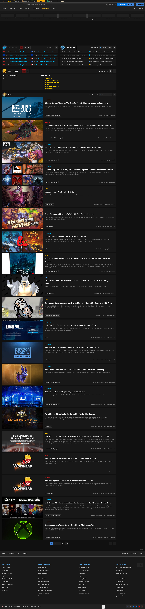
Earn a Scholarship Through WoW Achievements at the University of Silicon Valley (78, 436)
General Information (51, 160)
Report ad (141, 549)
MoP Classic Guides (44, 564)
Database (12, 9)
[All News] (4, 1)
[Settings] (110, 71)
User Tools (17, 606)
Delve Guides (6, 570)
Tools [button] (20, 9)
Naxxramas (48, 78)
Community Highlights (52, 315)
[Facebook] (136, 606)
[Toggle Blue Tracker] (56, 47)
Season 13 (119, 570)
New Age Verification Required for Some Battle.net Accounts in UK (72, 347)
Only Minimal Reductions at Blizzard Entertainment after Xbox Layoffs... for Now (78, 502)
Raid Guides (5, 581)
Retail (17, 1)
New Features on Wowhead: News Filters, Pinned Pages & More (70, 458)
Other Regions (49, 226)
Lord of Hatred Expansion (123, 567)
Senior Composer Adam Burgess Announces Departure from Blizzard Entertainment (79, 169)
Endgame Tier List (121, 573)
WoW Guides (6, 564)
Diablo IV (64, 1)
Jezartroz (112, 471)
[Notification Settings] (137, 9)
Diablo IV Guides (121, 564)
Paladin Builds (120, 587)
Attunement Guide (83, 567)
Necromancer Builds (122, 584)
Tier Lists (5, 587)
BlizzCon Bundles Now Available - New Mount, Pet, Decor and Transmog (74, 369)
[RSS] (142, 606)
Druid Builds (119, 581)
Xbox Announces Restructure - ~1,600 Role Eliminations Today (70, 525)
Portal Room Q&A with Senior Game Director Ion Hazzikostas (70, 414)
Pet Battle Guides (43, 584)
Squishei (112, 115)
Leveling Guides (7, 573)
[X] (130, 606)
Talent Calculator (7, 584)
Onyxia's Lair (49, 88)
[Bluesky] (133, 606)
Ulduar (47, 84)
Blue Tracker (12, 48)
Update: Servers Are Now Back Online (60, 192)
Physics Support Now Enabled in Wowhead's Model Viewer (69, 480)
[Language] (143, 9)
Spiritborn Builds (121, 596)
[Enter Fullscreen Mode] (134, 9)
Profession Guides (7, 579)
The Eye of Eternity (51, 80)
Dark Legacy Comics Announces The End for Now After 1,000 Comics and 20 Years (78, 303)
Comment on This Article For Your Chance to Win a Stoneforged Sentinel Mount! (78, 125)
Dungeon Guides (43, 573)
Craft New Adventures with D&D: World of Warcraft (66, 236)
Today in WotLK (13, 71)
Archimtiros (111, 226)
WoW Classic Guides (84, 564)
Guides (27, 9)
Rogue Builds (120, 590)
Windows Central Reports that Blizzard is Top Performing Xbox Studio (73, 147)
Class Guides (6, 567)
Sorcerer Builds (120, 593)
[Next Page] (110, 543)
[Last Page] (114, 543)
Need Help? (8, 606)
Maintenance (49, 204)
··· (55, 1)
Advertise (33, 606)
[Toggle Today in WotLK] (114, 71)
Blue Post (48, 360)
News (4, 9)
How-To (47, 338)
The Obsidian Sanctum (52, 82)
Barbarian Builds (121, 579)
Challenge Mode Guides (45, 590)
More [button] (53, 9)
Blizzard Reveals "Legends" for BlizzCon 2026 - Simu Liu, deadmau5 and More (76, 103)
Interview (48, 426)
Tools (18, 553)
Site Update (49, 471)
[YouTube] (139, 606)
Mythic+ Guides (6, 576)
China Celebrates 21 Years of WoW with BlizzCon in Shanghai (69, 214)
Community (35, 9)
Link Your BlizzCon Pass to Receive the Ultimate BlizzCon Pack (70, 325)
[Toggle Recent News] (114, 47)
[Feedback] (140, 9)
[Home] (11, 5)
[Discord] (127, 606)
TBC (34, 1)
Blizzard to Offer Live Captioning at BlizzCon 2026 (65, 391)
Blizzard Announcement (52, 115)
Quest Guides (42, 579)
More (141, 553)
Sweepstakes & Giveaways (53, 138)
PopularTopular (110, 138)
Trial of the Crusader (52, 86)
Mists (51, 1)
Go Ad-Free (45, 9)
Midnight (5, 590)
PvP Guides (81, 584)
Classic (26, 1)
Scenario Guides (43, 587)
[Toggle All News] (114, 94)
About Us (25, 606)
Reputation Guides (44, 581)
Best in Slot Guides (83, 570)
